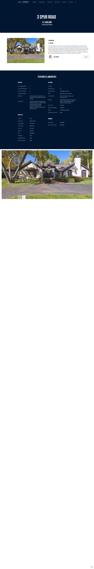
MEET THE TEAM (57, 2)
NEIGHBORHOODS (42, 2)
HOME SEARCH (49, 2)
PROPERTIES (35, 2)
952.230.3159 (71, 2)
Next (24, 197)
